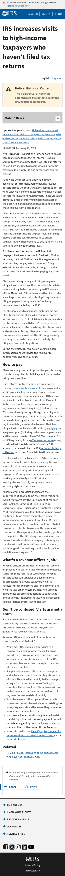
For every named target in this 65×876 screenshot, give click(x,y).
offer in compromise (42, 440)
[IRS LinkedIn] (24, 846)
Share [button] (12, 787)
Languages (14, 826)
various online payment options (32, 388)
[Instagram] (18, 846)
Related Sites (16, 833)
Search (33, 14)
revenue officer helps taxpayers (39, 671)
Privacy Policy (32, 865)
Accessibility (33, 870)
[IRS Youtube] (31, 846)
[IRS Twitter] (12, 846)
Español (57, 78)
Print (33, 787)
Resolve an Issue (18, 819)
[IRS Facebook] (5, 846)
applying (52, 428)
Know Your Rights (19, 812)
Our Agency (14, 805)
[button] (46, 14)
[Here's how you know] (32, 4)
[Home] (9, 13)
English (45, 78)
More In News (14, 118)
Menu (58, 14)
